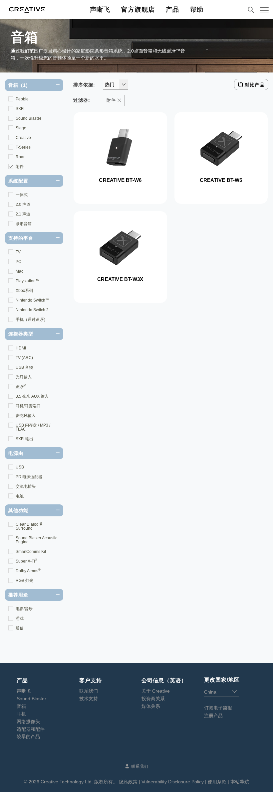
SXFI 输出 (24, 439)
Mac (19, 271)
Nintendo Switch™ (32, 300)
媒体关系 (150, 706)
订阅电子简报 (218, 708)
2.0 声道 (23, 204)
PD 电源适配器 (29, 476)
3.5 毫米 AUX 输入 (32, 396)
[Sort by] (123, 84)
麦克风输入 (26, 415)
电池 (20, 496)
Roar (20, 157)
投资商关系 (153, 698)
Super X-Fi (26, 561)
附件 (20, 166)
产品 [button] (172, 9)
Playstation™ (28, 281)
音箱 (21, 706)
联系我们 (88, 691)
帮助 (197, 9)
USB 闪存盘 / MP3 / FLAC (33, 427)
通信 (20, 628)
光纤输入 (24, 377)
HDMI (21, 348)
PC (18, 261)
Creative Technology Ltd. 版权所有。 (79, 781)
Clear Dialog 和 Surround (30, 526)
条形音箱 (24, 223)
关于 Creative (155, 691)
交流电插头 (26, 486)
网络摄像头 (28, 721)
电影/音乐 (24, 608)
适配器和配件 (31, 729)
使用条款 (217, 781)
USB (20, 467)
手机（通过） (32, 319)
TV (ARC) (24, 357)
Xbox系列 (24, 290)
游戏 (20, 618)
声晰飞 (100, 9)
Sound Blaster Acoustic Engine (36, 540)
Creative (23, 137)
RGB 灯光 (24, 580)
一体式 (22, 195)
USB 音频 (24, 367)
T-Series (23, 147)
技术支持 (88, 698)
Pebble (22, 99)
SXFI (20, 108)
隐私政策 (128, 781)
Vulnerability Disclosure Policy (172, 781)
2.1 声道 (23, 214)
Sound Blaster (28, 118)
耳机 (21, 714)
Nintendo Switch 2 (32, 310)
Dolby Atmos (28, 570)
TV (18, 252)
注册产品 (213, 715)
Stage (21, 128)
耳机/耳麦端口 (28, 406)
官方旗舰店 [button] (138, 9)
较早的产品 (28, 736)
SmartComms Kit (31, 551)
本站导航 (239, 781)
